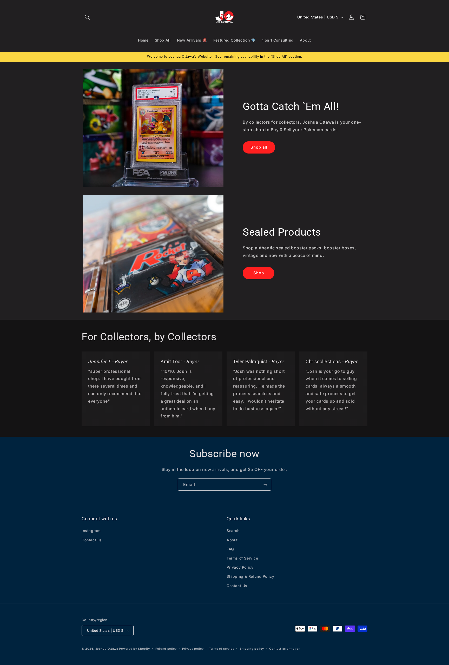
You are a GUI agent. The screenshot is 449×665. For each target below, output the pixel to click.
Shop (258, 272)
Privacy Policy (240, 567)
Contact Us (237, 585)
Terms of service (221, 648)
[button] (87, 17)
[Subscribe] (265, 484)
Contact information (284, 648)
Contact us (92, 540)
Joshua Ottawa (106, 649)
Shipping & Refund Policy (250, 576)
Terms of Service (242, 558)
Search (233, 531)
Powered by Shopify (134, 649)
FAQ (230, 549)
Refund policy (166, 648)
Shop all (258, 147)
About (232, 540)
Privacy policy (193, 648)
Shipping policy (252, 648)
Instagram (91, 531)
